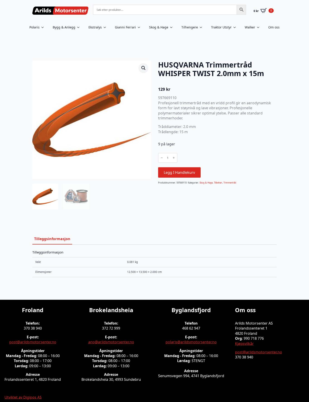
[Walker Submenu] (259, 27)
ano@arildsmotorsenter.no (111, 341)
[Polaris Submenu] (44, 27)
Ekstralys (95, 27)
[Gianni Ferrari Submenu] (140, 27)
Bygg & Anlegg (64, 27)
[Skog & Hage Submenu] (172, 27)
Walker (250, 27)
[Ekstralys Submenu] (106, 27)
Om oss (274, 27)
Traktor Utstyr (221, 27)
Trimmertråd (229, 182)
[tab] (52, 238)
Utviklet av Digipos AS (23, 397)
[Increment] (173, 158)
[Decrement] (161, 158)
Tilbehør (218, 182)
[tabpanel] (154, 263)
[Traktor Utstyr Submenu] (236, 27)
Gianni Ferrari (125, 27)
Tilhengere (189, 27)
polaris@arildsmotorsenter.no (191, 341)
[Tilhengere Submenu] (202, 27)
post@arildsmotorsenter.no (32, 341)
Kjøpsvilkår (244, 343)
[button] (143, 68)
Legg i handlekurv (179, 172)
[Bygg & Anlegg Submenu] (79, 27)
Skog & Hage (158, 27)
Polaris (34, 27)
